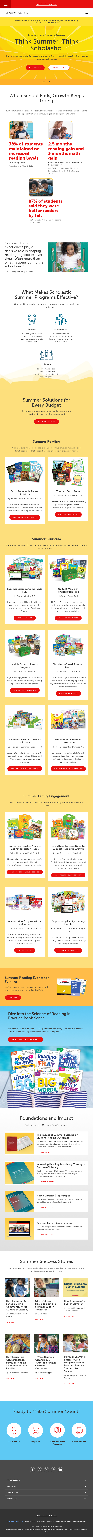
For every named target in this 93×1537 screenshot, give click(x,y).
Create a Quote (79, 1442)
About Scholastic (79, 1521)
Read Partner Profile (46, 1182)
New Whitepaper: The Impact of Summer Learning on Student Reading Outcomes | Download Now (46, 21)
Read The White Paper (46, 1152)
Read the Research (45, 1207)
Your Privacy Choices (44, 1521)
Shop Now (35, 1442)
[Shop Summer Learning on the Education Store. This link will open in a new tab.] (36, 1430)
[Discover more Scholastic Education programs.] (57, 1430)
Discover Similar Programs (57, 1443)
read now (10, 1322)
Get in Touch (14, 1442)
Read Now (39, 1319)
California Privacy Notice (62, 1521)
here (46, 1531)
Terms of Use (29, 1521)
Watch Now (69, 1316)
